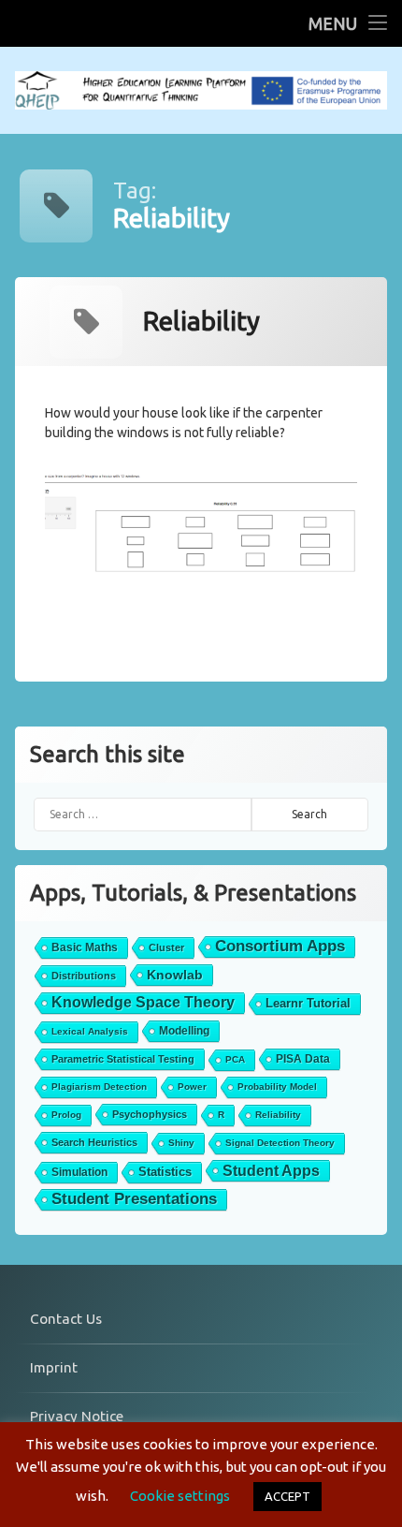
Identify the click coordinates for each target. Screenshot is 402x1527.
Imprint (54, 1367)
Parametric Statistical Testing (122, 1058)
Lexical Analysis (89, 1031)
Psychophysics (149, 1114)
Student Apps (271, 1170)
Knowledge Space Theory (143, 1002)
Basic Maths (84, 947)
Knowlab (175, 974)
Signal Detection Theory (280, 1143)
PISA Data (303, 1058)
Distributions (83, 975)
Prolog (66, 1114)
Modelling (184, 1030)
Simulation (79, 1172)
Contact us (66, 1319)
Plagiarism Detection (99, 1086)
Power (192, 1086)
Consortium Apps (280, 946)
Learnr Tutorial (308, 1003)
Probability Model (277, 1086)
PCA (235, 1059)
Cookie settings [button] (180, 1496)
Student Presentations (134, 1199)
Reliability (278, 1114)
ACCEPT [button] (287, 1496)
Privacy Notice (76, 1416)
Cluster (166, 947)
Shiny (181, 1143)
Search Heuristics (94, 1142)
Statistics (165, 1172)
